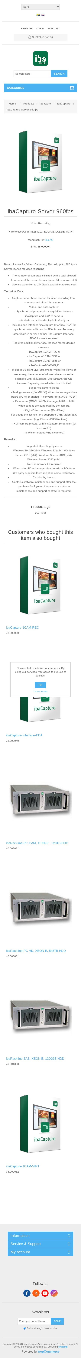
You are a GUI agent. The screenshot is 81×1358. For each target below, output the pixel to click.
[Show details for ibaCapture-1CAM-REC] (40, 586)
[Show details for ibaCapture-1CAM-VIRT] (40, 1124)
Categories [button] (15, 87)
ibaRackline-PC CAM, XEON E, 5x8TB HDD (37, 843)
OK (40, 685)
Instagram (54, 1293)
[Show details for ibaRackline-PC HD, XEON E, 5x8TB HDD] (40, 909)
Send (57, 1321)
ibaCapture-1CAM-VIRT (22, 1166)
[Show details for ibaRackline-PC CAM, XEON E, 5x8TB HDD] (40, 801)
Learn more (40, 691)
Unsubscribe (50, 1328)
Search (59, 73)
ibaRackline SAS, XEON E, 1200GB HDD (35, 1058)
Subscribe (33, 1328)
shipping (62, 1346)
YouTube (45, 1293)
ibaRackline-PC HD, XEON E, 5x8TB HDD (36, 951)
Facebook (27, 1293)
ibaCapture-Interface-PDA (24, 735)
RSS (36, 1293)
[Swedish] (38, 15)
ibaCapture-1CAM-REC (22, 627)
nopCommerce (49, 1351)
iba (37, 512)
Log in (40, 28)
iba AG (49, 239)
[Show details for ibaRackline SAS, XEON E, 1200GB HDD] (40, 1017)
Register (27, 28)
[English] (43, 15)
